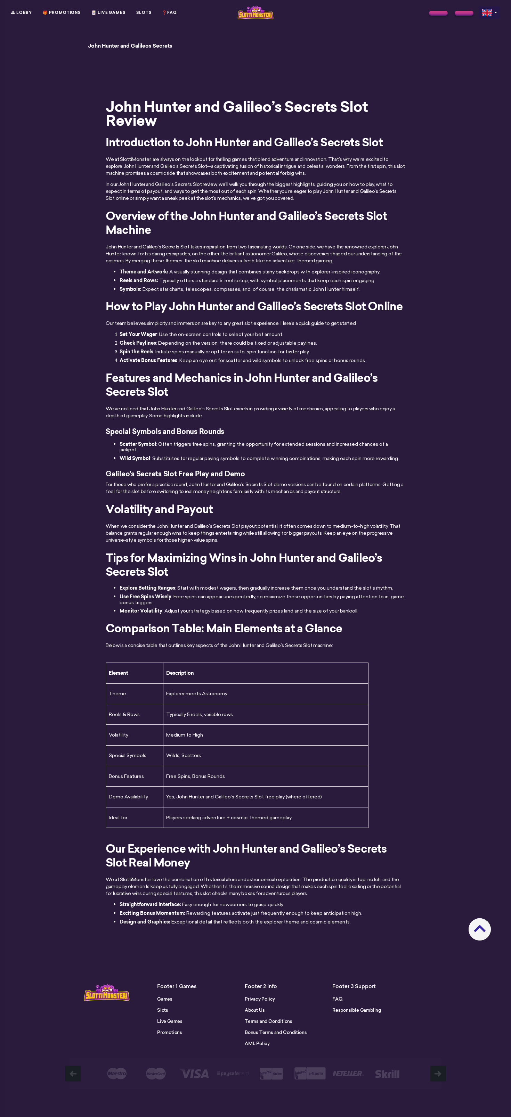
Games (164, 999)
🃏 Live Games (108, 12)
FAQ (337, 999)
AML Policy (257, 1043)
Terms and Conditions (268, 1021)
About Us (255, 1010)
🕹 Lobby (21, 12)
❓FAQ (169, 12)
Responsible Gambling (356, 1010)
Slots (144, 12)
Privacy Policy (260, 999)
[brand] (438, 13)
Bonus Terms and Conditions (276, 1032)
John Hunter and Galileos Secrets (130, 46)
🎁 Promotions (62, 12)
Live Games (169, 1021)
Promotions (169, 1032)
